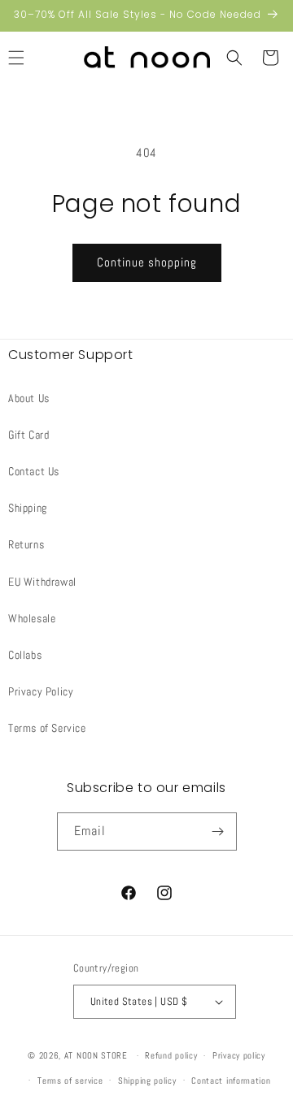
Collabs (25, 654)
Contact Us (33, 471)
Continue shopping (147, 262)
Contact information (230, 1080)
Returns (26, 544)
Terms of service (70, 1080)
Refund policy (171, 1055)
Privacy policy (238, 1055)
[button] (234, 58)
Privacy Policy (40, 691)
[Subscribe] (218, 831)
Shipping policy (147, 1080)
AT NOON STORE (96, 1055)
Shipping (27, 507)
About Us (29, 398)
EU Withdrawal (42, 581)
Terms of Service (47, 728)
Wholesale (31, 618)
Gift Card (28, 434)
